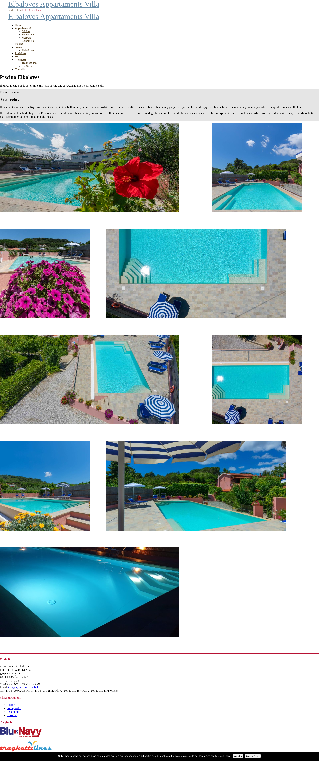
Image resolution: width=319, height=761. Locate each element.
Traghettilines (30, 62)
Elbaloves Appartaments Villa (53, 16)
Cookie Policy (252, 756)
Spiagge (19, 46)
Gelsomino (28, 40)
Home (18, 24)
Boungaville (28, 34)
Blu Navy (27, 65)
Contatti (20, 69)
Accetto (238, 756)
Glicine (26, 31)
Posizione (20, 53)
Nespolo (26, 37)
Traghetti (20, 59)
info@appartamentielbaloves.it (27, 687)
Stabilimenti (28, 50)
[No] (315, 756)
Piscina (19, 43)
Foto (17, 56)
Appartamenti (23, 28)
